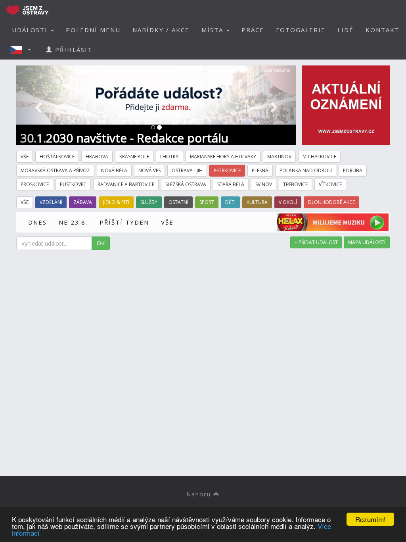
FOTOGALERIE (301, 30)
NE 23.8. (73, 222)
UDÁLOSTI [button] (31, 30)
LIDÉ (345, 30)
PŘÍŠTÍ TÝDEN (124, 222)
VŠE (167, 222)
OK (101, 243)
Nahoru (199, 494)
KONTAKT (383, 30)
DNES (37, 222)
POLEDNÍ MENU (93, 30)
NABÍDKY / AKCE (161, 30)
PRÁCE (252, 30)
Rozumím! (370, 519)
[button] (23, 50)
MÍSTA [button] (213, 30)
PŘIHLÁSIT (72, 50)
